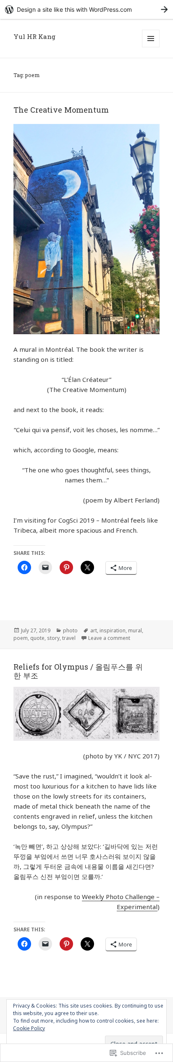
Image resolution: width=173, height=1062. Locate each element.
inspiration (113, 630)
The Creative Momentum (61, 110)
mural (135, 630)
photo (70, 630)
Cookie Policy (29, 1028)
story (53, 638)
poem (20, 638)
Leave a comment (109, 638)
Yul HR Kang (34, 36)
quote (37, 638)
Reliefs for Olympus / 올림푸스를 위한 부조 (78, 671)
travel (69, 638)
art (93, 630)
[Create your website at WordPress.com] (86, 9)
